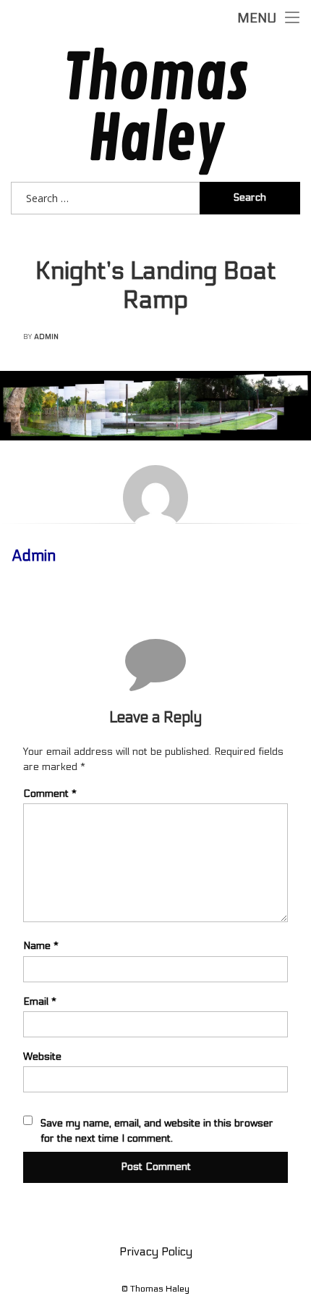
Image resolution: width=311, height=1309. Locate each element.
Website (42, 1056)
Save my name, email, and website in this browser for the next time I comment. (157, 1131)
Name (41, 946)
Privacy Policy (155, 1251)
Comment (50, 793)
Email (39, 1001)
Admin (46, 337)
